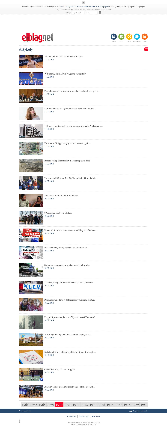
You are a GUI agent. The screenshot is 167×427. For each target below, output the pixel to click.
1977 (118, 404)
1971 (67, 404)
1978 (127, 404)
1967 (33, 404)
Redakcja (83, 416)
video (129, 37)
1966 (25, 404)
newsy (114, 37)
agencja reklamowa (81, 422)
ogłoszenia (137, 37)
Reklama (71, 416)
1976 (110, 404)
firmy (144, 37)
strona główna (26, 411)
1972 (76, 404)
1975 (101, 404)
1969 (50, 404)
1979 (135, 404)
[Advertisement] (83, 22)
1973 (84, 404)
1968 (42, 404)
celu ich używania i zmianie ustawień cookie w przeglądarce (85, 6)
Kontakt (96, 416)
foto (121, 37)
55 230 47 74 (92, 424)
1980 (144, 404)
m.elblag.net (37, 37)
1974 (93, 404)
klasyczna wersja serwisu (140, 411)
